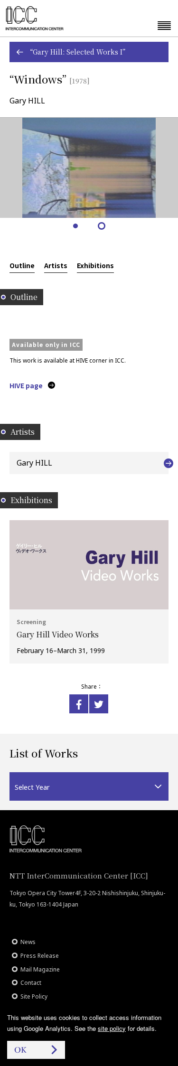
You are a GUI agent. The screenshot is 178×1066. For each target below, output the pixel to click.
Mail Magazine (40, 969)
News (28, 942)
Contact (30, 983)
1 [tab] (76, 226)
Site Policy (33, 996)
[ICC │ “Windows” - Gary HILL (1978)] (78, 703)
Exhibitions (95, 265)
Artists (55, 265)
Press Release (39, 956)
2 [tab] (102, 226)
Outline (22, 265)
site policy (112, 1028)
